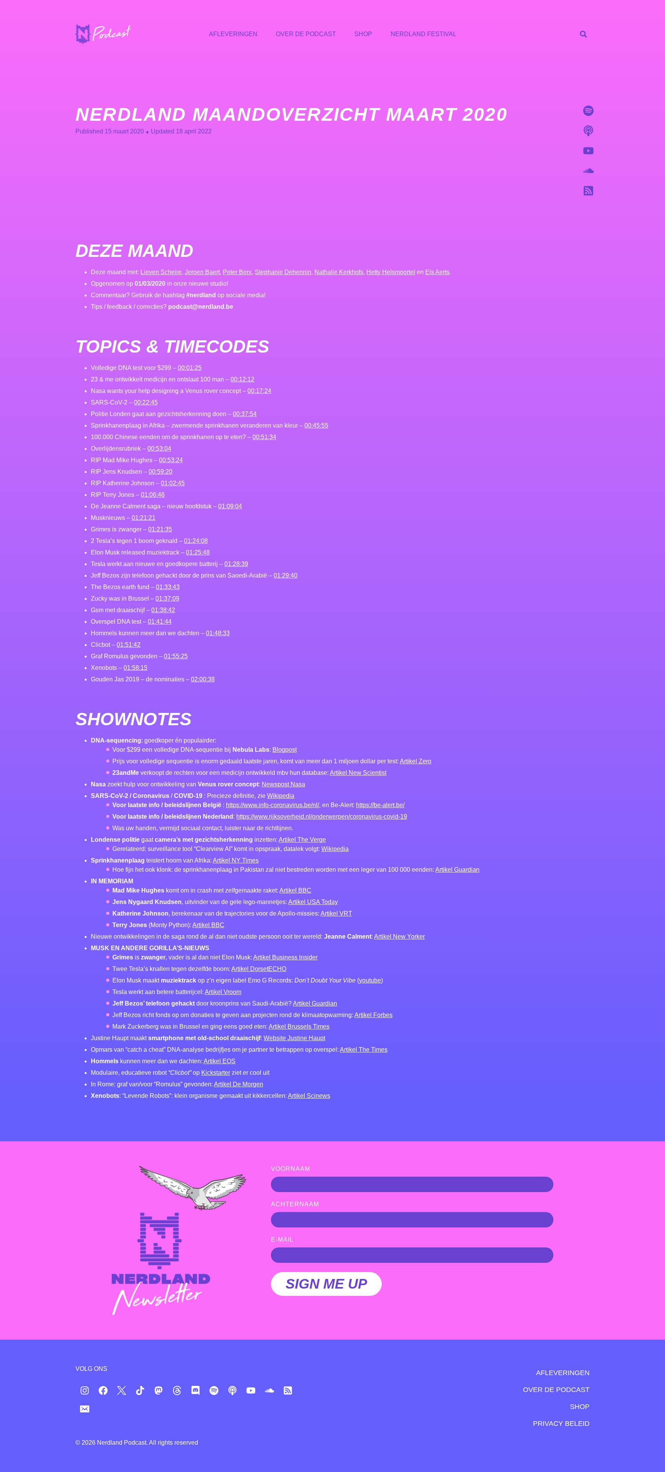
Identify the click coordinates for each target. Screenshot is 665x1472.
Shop (363, 34)
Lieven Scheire (161, 272)
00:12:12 (242, 379)
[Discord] (195, 1390)
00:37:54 (245, 414)
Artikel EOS (220, 1061)
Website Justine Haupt (294, 1038)
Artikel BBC (295, 890)
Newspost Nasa (283, 784)
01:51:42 (128, 644)
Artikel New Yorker (399, 936)
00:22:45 (146, 402)
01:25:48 (198, 552)
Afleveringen (233, 34)
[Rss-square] (588, 190)
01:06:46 (153, 494)
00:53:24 (171, 460)
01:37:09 (167, 598)
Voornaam (290, 1169)
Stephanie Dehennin (283, 272)
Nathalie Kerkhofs (338, 272)
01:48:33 (218, 633)
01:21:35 (160, 529)
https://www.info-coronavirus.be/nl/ (272, 805)
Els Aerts (437, 272)
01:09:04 (230, 506)
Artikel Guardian (457, 869)
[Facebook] (103, 1390)
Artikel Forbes (373, 1015)
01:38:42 (163, 610)
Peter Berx (237, 272)
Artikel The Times (364, 1049)
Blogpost (284, 749)
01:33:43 (168, 587)
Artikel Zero (415, 761)
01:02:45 (173, 483)
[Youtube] (588, 150)
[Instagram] (84, 1390)
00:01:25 (190, 368)
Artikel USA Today (313, 902)
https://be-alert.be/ (380, 805)
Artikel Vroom (223, 992)
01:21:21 (143, 518)
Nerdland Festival (423, 34)
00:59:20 (160, 471)
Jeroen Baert (202, 272)
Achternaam (295, 1204)
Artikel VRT (336, 913)
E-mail (282, 1240)
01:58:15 (135, 667)
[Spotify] (588, 110)
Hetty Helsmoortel (390, 272)
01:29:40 (285, 575)
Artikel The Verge (302, 839)
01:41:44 (160, 621)
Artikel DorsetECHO (258, 969)
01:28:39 (236, 564)
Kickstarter (215, 1072)
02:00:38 (203, 679)
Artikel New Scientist (358, 772)
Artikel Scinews (309, 1095)
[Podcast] (588, 130)
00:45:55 (316, 425)
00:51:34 (264, 437)
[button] (583, 34)
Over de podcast (306, 34)
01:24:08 (196, 541)
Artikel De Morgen (238, 1084)
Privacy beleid (561, 1423)
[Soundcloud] (588, 170)
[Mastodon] (158, 1390)
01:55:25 (176, 656)
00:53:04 (159, 448)
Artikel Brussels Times (299, 1026)
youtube (370, 980)
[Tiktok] (140, 1390)
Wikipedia (280, 796)
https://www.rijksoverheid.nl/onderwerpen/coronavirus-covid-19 (321, 816)
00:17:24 (259, 391)
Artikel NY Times (236, 860)
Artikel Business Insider (285, 957)
